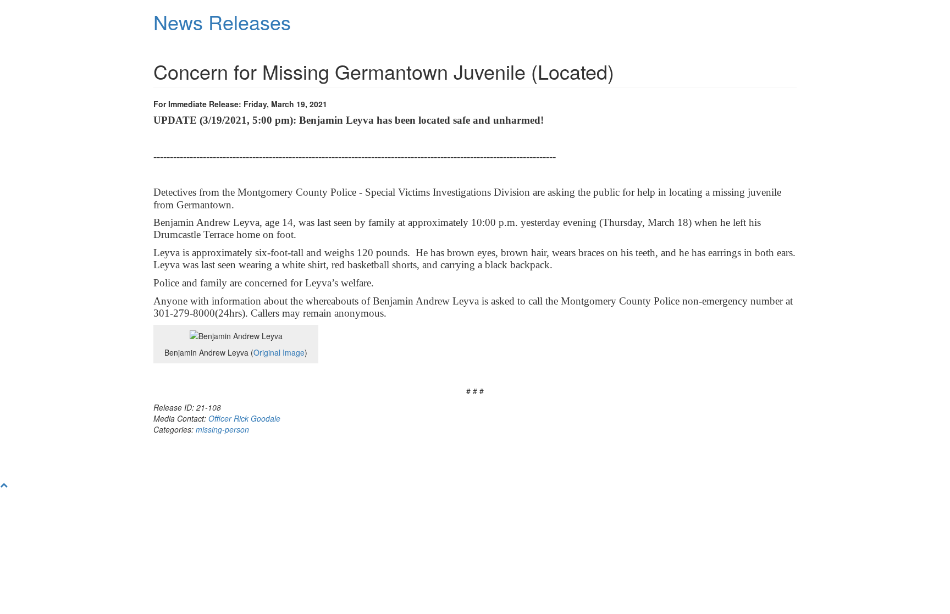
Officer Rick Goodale (244, 418)
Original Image (279, 352)
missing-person (222, 429)
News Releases (222, 22)
